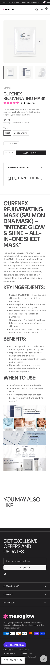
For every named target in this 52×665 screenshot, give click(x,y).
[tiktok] (5, 573)
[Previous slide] (10, 41)
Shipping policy (26, 653)
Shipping (6, 122)
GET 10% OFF (11, 660)
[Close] (21, 660)
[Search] (36, 9)
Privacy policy (24, 650)
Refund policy (8, 650)
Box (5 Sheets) (21, 132)
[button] (27, 9)
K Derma (7, 87)
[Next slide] (39, 41)
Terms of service (9, 653)
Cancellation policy (30, 657)
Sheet (7, 132)
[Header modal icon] (27, 9)
